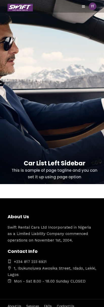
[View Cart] (92, 6)
